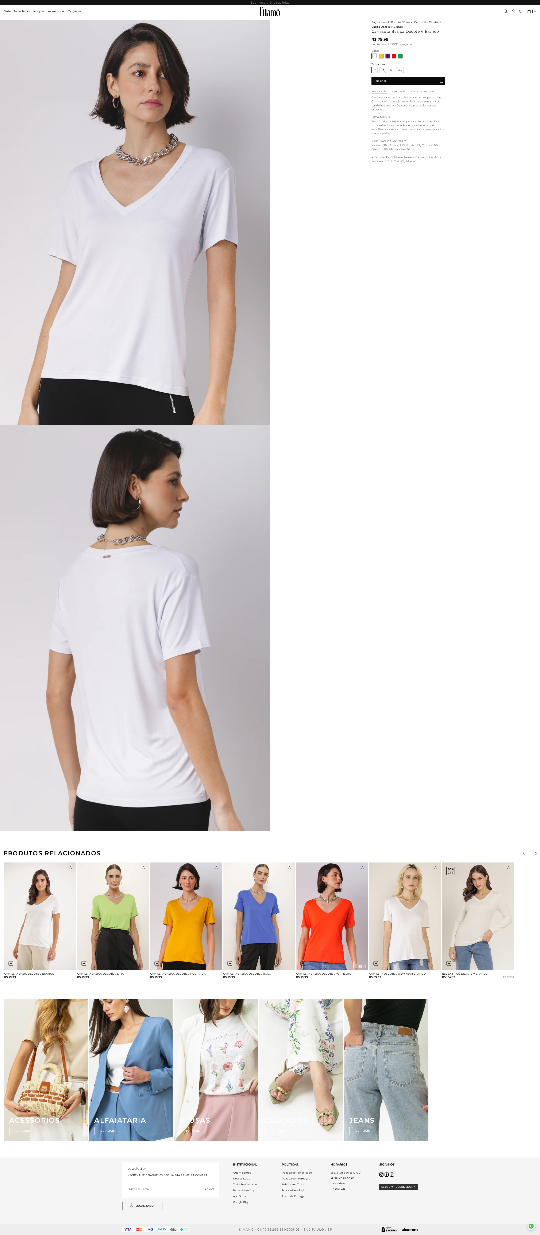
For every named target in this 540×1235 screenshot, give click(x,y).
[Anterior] (525, 853)
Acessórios (56, 11)
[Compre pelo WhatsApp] (531, 1226)
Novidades (22, 11)
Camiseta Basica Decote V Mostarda (178, 973)
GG (400, 69)
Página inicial (380, 22)
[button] (532, 11)
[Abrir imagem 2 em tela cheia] (135, 628)
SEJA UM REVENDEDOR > (398, 1186)
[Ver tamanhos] (11, 963)
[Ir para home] (270, 11)
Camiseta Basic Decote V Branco (29, 973)
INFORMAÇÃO (379, 91)
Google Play (241, 1202)
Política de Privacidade (297, 1172)
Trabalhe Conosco (245, 1184)
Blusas (407, 22)
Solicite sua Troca (293, 1184)
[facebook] (387, 1174)
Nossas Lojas (241, 1178)
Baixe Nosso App (244, 1190)
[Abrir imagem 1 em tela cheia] (135, 222)
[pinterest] (392, 1174)
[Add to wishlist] (70, 867)
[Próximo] (535, 853)
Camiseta (420, 22)
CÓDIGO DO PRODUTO (422, 91)
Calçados (74, 11)
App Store (239, 1196)
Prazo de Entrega (293, 1196)
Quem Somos (242, 1172)
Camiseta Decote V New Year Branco (397, 973)
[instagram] (381, 1174)
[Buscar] (506, 11)
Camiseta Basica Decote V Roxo (247, 973)
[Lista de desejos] (521, 11)
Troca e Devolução (294, 1190)
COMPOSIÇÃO (398, 91)
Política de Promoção (296, 1178)
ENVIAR (210, 1188)
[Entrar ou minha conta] (513, 11)
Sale (7, 11)
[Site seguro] (389, 1229)
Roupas (39, 11)
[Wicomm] (410, 1229)
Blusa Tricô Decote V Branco (464, 973)
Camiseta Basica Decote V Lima (100, 973)
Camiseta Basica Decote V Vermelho (323, 973)
